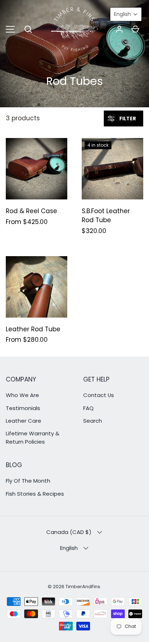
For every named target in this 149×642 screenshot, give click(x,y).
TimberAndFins (82, 586)
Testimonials (23, 408)
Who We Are (22, 395)
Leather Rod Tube (33, 329)
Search (92, 421)
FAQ (88, 408)
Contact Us (98, 395)
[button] (28, 29)
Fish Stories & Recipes (35, 493)
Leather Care (23, 421)
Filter (127, 118)
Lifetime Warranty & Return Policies (32, 437)
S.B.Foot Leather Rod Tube (106, 216)
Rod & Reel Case (31, 211)
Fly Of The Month (28, 480)
